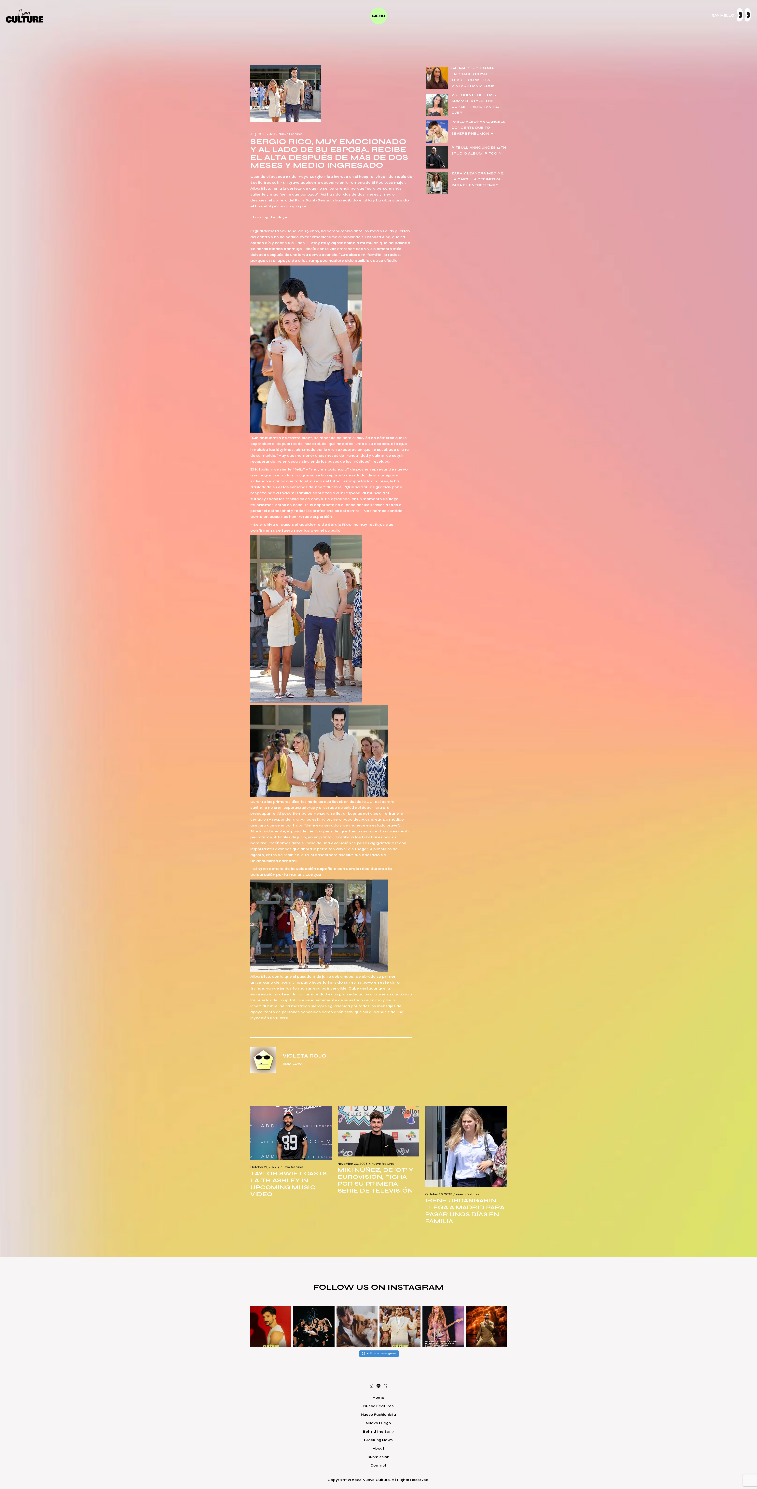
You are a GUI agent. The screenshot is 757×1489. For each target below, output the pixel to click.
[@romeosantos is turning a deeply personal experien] (486, 1326)
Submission (379, 1457)
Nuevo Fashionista (378, 1414)
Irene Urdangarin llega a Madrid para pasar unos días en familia (465, 1211)
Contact (378, 1465)
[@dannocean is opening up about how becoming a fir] (357, 1326)
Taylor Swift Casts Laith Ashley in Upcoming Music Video (288, 1184)
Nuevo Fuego (378, 1423)
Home (378, 1397)
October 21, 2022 (263, 1167)
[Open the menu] (378, 15)
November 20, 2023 (352, 1164)
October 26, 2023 (438, 1194)
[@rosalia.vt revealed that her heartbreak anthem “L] (313, 1326)
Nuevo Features (290, 134)
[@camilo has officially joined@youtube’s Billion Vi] (270, 1326)
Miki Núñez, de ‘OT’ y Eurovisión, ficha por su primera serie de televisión (375, 1180)
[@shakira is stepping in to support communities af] (442, 1326)
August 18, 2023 (262, 134)
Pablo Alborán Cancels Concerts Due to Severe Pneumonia (478, 127)
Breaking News (378, 1440)
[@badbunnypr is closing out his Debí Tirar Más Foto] (399, 1326)
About (378, 1448)
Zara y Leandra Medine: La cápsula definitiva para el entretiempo (477, 179)
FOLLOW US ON (350, 1287)
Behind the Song (378, 1431)
